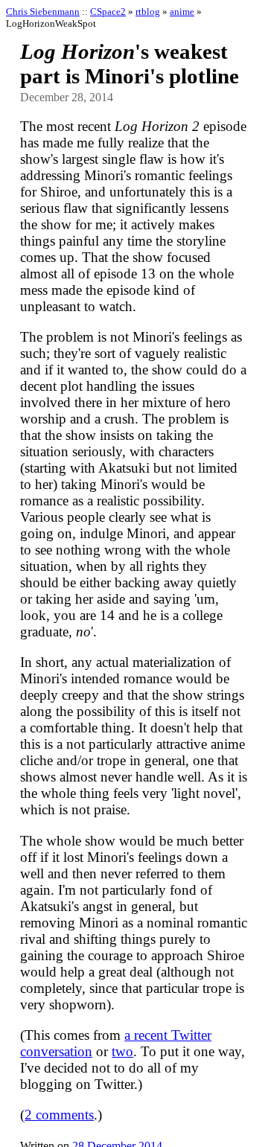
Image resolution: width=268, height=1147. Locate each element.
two (122, 1051)
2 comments (59, 1114)
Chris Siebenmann (43, 11)
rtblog (147, 11)
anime (182, 11)
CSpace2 (108, 11)
